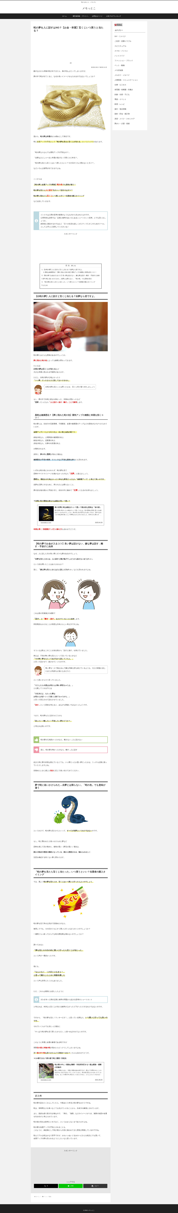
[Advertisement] (71, 46)
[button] (95, 1186)
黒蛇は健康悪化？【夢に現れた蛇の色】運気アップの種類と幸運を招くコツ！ (71, 272)
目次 (68, 265)
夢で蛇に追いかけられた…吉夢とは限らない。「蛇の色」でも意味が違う (67, 278)
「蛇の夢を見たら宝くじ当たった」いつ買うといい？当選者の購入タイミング (69, 282)
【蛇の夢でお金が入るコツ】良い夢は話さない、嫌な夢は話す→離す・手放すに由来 (71, 275)
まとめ (45, 285)
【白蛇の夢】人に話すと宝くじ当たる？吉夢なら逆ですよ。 (63, 269)
